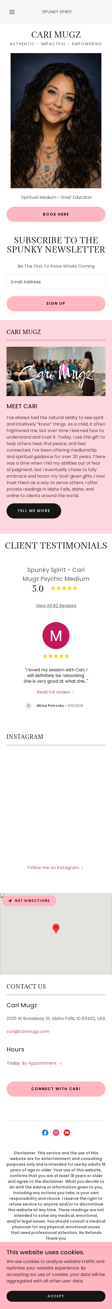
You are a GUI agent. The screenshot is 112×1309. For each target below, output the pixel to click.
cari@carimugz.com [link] (28, 1031)
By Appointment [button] (39, 1063)
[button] (12, 12)
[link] (56, 35)
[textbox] (56, 282)
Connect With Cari (55, 1088)
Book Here (56, 214)
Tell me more (33, 510)
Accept (56, 1296)
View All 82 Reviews (56, 605)
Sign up (56, 303)
